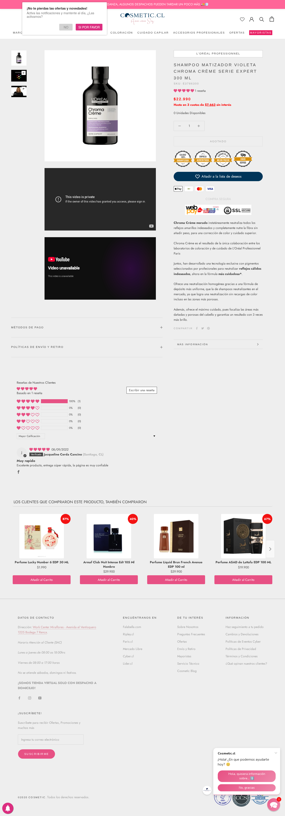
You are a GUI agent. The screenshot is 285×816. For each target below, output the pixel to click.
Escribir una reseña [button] (142, 390)
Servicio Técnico (188, 663)
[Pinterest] (208, 328)
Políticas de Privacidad (241, 649)
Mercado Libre (132, 649)
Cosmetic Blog (187, 671)
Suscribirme (36, 754)
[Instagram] (29, 697)
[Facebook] (196, 328)
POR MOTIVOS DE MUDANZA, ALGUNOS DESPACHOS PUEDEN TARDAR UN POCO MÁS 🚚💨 (142, 4)
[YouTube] (39, 697)
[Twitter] (202, 328)
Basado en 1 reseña (29, 393)
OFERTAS (237, 32)
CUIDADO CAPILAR (153, 32)
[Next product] (270, 549)
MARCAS (20, 32)
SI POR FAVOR (89, 27)
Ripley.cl (128, 634)
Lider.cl (127, 663)
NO (66, 27)
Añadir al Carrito (42, 579)
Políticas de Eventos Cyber (243, 641)
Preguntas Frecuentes (191, 634)
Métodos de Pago (27, 327)
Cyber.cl (128, 656)
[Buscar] (261, 19)
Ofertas (182, 641)
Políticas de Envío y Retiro (37, 347)
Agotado (218, 141)
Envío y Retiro (186, 649)
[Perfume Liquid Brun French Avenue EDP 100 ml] (176, 536)
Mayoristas (184, 656)
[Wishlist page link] (242, 19)
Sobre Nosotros (187, 627)
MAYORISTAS (260, 33)
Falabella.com (132, 627)
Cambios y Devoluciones (242, 634)
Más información (192, 344)
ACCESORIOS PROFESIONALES (199, 32)
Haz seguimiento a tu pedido (245, 627)
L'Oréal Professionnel (218, 53)
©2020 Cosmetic (31, 797)
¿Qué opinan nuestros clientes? (246, 663)
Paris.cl (128, 641)
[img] (40, 449)
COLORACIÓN (121, 32)
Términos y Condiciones (242, 656)
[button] (184, 90)
